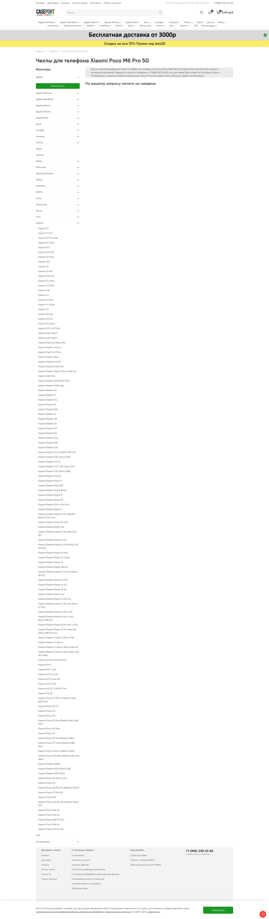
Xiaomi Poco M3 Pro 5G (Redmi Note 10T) (58, 804)
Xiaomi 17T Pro (46, 252)
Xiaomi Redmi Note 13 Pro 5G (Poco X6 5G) (57, 573)
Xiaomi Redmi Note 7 (50, 480)
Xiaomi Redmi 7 (47, 395)
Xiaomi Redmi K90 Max (51, 385)
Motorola (53, 25)
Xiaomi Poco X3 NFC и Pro (52, 778)
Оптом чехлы (79, 3)
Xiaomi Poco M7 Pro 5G (51, 829)
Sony (131, 25)
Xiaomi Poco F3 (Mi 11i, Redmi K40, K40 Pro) (57, 700)
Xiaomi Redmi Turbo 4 (50, 642)
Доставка (52, 3)
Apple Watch (91, 22)
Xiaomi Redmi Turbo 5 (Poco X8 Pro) (58, 647)
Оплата (65, 3)
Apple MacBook (69, 22)
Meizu (221, 22)
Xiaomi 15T (44, 261)
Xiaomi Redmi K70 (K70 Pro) (53, 380)
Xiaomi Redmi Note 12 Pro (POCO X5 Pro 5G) (58, 546)
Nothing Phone (72, 25)
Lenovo (210, 22)
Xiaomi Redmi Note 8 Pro (52, 490)
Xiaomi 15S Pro (46, 276)
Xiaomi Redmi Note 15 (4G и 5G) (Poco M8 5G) (56, 618)
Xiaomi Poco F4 (46, 711)
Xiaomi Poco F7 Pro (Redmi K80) (56, 738)
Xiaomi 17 (43, 228)
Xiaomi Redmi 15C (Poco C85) (54, 471)
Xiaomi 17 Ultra (46, 242)
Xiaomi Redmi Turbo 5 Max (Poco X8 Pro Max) (58, 654)
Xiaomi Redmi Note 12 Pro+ (53, 552)
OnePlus (104, 25)
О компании (78, 855)
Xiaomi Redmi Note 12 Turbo (54, 557)
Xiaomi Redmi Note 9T (50, 499)
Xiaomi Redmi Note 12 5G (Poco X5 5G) (57, 533)
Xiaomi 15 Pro (45, 271)
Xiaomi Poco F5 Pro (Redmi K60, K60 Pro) (58, 722)
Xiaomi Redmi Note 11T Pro (53, 522)
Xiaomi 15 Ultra (46, 280)
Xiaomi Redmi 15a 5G (49, 476)
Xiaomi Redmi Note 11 (50, 509)
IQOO (200, 22)
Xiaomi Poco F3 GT (48, 706)
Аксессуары (208, 25)
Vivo (171, 25)
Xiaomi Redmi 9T (47, 428)
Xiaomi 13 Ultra (46, 323)
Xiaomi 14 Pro (45, 300)
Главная (40, 51)
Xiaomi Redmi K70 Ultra (51, 773)
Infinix (187, 22)
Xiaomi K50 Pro (46, 376)
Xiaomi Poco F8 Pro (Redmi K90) (56, 751)
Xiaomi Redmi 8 (47, 404)
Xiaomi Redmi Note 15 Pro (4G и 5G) (58, 624)
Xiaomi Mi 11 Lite (47, 669)
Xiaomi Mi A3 (45, 693)
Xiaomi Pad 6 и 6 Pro (49, 347)
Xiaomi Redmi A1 (47, 390)
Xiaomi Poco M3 (47, 797)
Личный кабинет (80, 865)
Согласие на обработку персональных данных (95, 874)
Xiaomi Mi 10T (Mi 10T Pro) (52, 660)
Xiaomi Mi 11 (44, 664)
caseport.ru (153, 911)
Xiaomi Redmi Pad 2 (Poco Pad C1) (57, 371)
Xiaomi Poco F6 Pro (49, 728)
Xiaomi (184, 25)
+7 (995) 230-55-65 (223, 3)
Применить (58, 86)
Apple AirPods (46, 22)
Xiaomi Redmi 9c (47, 423)
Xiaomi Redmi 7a (47, 400)
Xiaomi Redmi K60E (49, 764)
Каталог (40, 3)
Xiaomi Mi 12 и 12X (48, 674)
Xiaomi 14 (43, 295)
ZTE (196, 25)
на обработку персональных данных (110, 911)
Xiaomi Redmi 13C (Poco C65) (54, 457)
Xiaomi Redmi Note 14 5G (52, 589)
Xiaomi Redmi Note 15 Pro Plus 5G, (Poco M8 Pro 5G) (57, 631)
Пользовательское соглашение (88, 879)
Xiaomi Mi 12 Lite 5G (49, 679)
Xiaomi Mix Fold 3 (48, 333)
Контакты (95, 3)
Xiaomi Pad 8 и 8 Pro (49, 361)
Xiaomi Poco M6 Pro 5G (51, 819)
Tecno (159, 25)
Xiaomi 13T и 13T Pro (49, 328)
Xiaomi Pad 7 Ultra (48, 357)
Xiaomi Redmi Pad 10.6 (51, 366)
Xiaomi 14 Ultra (46, 304)
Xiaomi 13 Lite (45, 314)
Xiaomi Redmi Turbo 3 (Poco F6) (56, 637)
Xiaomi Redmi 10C (48, 442)
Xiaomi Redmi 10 (47, 433)
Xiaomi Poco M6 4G (49, 824)
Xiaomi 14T (44, 290)
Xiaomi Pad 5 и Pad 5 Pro (52, 342)
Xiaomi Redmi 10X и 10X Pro (53, 504)
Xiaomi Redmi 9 (47, 414)
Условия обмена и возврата (86, 883)
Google (159, 22)
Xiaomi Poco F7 (46, 733)
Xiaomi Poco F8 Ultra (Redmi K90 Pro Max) (58, 757)
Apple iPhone (112, 22)
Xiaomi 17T (44, 247)
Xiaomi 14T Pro (46, 285)
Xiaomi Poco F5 (46, 715)
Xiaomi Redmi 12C (48, 447)
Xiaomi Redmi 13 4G (49, 461)
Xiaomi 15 (43, 266)
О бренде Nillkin (138, 855)
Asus (146, 22)
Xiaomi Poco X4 (46, 783)
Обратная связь (80, 888)
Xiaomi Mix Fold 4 (48, 338)
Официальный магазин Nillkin (145, 865)
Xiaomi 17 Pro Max (48, 238)
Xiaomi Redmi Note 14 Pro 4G (54, 599)
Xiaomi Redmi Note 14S (51, 594)
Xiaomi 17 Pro (45, 233)
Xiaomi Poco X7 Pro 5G (50, 792)
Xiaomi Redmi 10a (48, 438)
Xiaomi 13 (43, 309)
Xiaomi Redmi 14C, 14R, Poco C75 (56, 466)
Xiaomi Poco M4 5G (49, 810)
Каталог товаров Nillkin (142, 860)
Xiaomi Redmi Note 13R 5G (53, 567)
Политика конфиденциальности (88, 869)
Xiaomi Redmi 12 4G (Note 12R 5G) (57, 452)
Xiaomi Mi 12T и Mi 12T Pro (52, 688)
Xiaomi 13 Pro (45, 319)
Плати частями (112, 3)
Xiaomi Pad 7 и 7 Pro (49, 352)
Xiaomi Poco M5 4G (49, 815)
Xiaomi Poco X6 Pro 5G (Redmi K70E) (58, 787)
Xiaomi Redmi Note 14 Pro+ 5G (55, 612)
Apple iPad (132, 22)
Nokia (90, 25)
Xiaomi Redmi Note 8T (50, 485)
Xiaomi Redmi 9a (47, 419)
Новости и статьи (81, 860)
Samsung (145, 25)
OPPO (118, 25)
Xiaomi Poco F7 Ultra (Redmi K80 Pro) (56, 745)
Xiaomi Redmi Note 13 (50, 562)
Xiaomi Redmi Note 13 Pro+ (53, 580)
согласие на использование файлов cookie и (62, 911)
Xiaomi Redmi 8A (47, 409)
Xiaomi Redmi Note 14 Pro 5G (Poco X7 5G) (58, 605)
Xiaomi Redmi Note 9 (50, 495)
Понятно (218, 910)
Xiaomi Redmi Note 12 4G (52, 540)
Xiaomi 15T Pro (46, 257)
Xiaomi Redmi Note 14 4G (52, 584)
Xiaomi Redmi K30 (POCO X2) (54, 768)
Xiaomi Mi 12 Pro (47, 683)
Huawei (173, 22)
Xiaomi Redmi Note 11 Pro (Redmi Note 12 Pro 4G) (57, 516)
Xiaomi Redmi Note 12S (51, 527)
